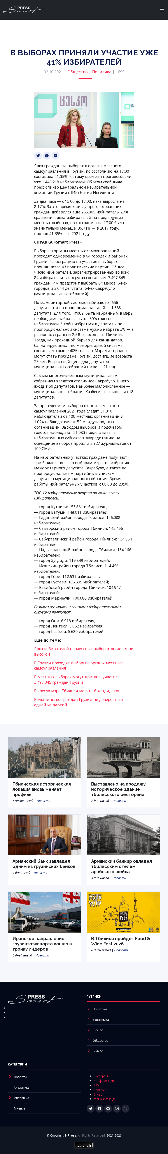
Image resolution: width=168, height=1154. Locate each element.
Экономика (101, 1020)
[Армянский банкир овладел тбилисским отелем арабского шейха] (123, 834)
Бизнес (98, 1030)
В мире (98, 1051)
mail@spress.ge (105, 1099)
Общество (77, 71)
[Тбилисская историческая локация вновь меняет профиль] (44, 757)
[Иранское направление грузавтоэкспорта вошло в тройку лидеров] (44, 911)
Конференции (104, 1081)
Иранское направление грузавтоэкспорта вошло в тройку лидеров (42, 944)
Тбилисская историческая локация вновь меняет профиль (41, 789)
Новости (44, 800)
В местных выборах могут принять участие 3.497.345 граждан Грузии (76, 679)
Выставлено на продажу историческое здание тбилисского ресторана (118, 789)
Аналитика (22, 1087)
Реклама (100, 1090)
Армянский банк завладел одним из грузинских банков (43, 864)
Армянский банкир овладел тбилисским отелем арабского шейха (121, 866)
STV (96, 1085)
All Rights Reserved (91, 1135)
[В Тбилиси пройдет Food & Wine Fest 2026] (123, 911)
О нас (98, 1094)
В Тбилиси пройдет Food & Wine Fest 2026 (120, 941)
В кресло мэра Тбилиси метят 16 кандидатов (77, 690)
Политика (101, 71)
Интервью (21, 1098)
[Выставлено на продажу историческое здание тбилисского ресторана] (123, 757)
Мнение (19, 1108)
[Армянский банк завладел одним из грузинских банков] (44, 834)
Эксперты (101, 1076)
